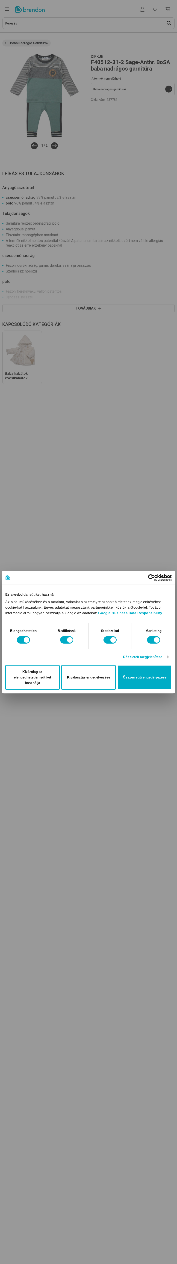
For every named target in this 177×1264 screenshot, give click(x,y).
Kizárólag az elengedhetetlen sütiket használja (32, 677)
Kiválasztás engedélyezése (88, 677)
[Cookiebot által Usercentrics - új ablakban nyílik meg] (151, 577)
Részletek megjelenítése (142, 657)
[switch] (66, 640)
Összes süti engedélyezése (144, 677)
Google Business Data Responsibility (130, 613)
